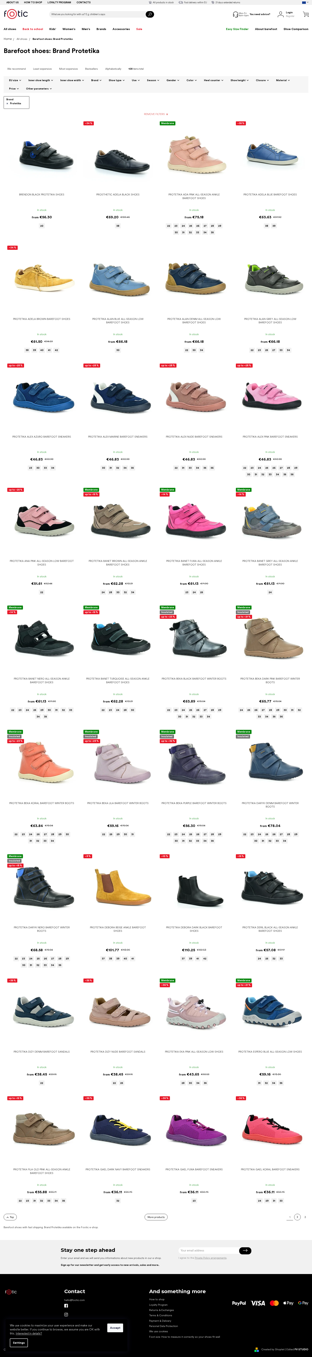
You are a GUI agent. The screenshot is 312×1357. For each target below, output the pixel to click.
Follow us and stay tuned (66, 1306)
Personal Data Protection (163, 1326)
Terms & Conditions (160, 1315)
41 (49, 350)
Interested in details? (29, 1333)
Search (150, 14)
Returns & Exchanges (161, 1310)
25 (190, 226)
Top (12, 1217)
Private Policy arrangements (211, 1257)
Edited (297, 1349)
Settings (19, 1342)
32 (190, 232)
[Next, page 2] (297, 1217)
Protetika (15, 103)
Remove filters (154, 114)
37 (103, 958)
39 (273, 226)
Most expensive (68, 68)
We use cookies (158, 1331)
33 (197, 232)
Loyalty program (59, 2)
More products (156, 1217)
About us (12, 2)
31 (183, 232)
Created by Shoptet (272, 1349)
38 (117, 226)
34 (205, 232)
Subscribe (245, 1250)
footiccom (66, 1314)
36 (212, 468)
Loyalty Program (158, 1304)
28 (212, 226)
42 (56, 350)
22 (168, 226)
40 (42, 350)
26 (197, 226)
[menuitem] (10, 29)
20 (41, 226)
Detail (40, 185)
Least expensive (42, 68)
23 (175, 226)
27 (205, 226)
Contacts (83, 2)
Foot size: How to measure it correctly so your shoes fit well (184, 1336)
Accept (115, 1328)
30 (176, 232)
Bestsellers (91, 68)
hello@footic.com (74, 1300)
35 (212, 232)
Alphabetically (113, 68)
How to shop (33, 2)
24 (183, 226)
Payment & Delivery (160, 1320)
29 (219, 226)
